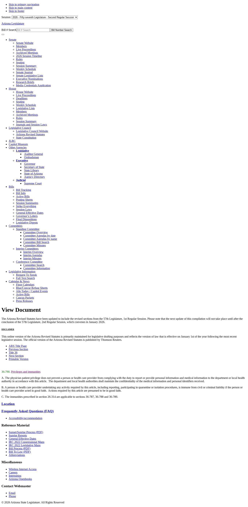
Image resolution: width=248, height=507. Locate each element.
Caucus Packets (25, 297)
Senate (12, 39)
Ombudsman (31, 157)
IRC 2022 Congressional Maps (26, 441)
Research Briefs (25, 82)
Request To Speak (26, 274)
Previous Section (18, 349)
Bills (11, 186)
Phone (12, 496)
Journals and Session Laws (31, 124)
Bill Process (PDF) (19, 448)
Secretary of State (34, 167)
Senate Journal (24, 72)
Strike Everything (26, 206)
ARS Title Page (18, 345)
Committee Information (36, 268)
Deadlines (21, 98)
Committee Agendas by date (39, 235)
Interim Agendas (32, 255)
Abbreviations (17, 455)
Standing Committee (27, 229)
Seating (20, 62)
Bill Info (21, 193)
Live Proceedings (26, 49)
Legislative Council (20, 127)
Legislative (22, 150)
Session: (6, 17)
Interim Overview (33, 252)
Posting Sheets (24, 199)
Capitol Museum (18, 144)
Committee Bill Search (36, 242)
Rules (19, 59)
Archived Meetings (27, 52)
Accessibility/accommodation (25, 418)
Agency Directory (34, 176)
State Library (31, 170)
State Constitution (26, 137)
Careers (13, 472)
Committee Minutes (34, 245)
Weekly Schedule (26, 69)
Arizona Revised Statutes (30, 134)
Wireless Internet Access (22, 469)
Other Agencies (18, 147)
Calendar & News (19, 281)
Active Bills (23, 196)
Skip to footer (16, 11)
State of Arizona (33, 173)
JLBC (12, 140)
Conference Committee (29, 261)
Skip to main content (20, 7)
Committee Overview (35, 232)
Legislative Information (22, 271)
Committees (15, 225)
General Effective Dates (29, 212)
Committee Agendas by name (40, 238)
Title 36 (13, 352)
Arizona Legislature (12, 23)
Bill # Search (8, 29)
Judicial (21, 180)
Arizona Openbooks (20, 479)
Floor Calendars (25, 284)
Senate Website (24, 42)
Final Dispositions (26, 219)
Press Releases (24, 300)
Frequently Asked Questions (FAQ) (27, 411)
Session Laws (24, 209)
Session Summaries (27, 203)
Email (12, 492)
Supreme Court (33, 183)
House (12, 88)
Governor (29, 163)
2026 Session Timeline (29, 56)
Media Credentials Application (33, 85)
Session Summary (26, 65)
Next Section (16, 355)
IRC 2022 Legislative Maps (24, 445)
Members (21, 46)
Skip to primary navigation (24, 4)
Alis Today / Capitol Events (32, 291)
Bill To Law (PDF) (20, 451)
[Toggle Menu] (2, 34)
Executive (22, 160)
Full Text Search (25, 278)
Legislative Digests (27, 222)
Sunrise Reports (18, 435)
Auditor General (33, 154)
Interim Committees (27, 248)
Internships (15, 475)
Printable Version (18, 359)
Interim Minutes (32, 258)
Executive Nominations (29, 78)
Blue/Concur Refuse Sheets (32, 287)
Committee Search (33, 265)
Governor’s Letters (27, 216)
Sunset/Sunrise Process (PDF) (26, 432)
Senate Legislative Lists (29, 75)
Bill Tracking (23, 189)
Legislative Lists (25, 108)
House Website (24, 91)
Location (8, 404)
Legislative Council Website (32, 131)
